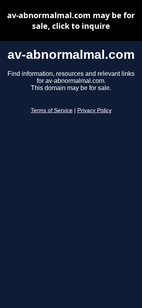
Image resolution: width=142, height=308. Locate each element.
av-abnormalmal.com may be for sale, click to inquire (71, 20)
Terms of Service (52, 110)
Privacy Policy (94, 110)
